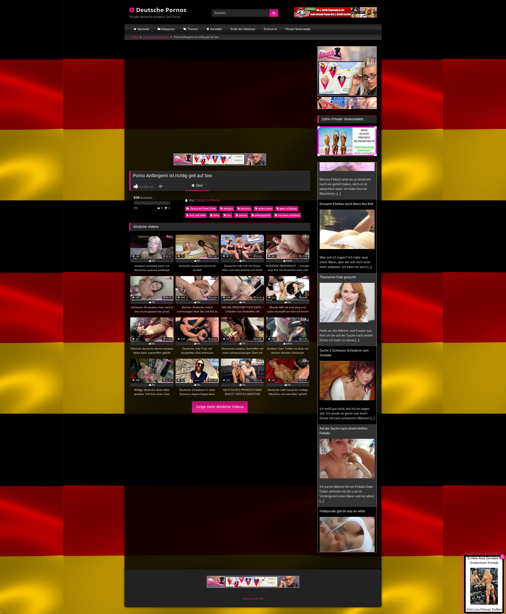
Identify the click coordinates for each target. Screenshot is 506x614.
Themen (193, 29)
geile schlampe (288, 208)
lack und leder (198, 215)
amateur (228, 208)
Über (199, 185)
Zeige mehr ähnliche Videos (220, 407)
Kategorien (168, 29)
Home (135, 37)
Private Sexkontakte (298, 29)
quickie (243, 215)
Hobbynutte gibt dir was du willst (342, 474)
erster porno (265, 208)
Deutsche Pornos (160, 10)
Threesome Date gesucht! (338, 240)
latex (216, 215)
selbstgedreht (262, 215)
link (261, 593)
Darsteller (216, 29)
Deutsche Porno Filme (156, 37)
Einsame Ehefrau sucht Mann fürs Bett (346, 166)
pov (229, 215)
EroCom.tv (270, 29)
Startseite (143, 29)
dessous (245, 208)
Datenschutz (251, 593)
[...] (369, 229)
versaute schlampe (289, 215)
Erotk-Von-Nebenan (243, 29)
